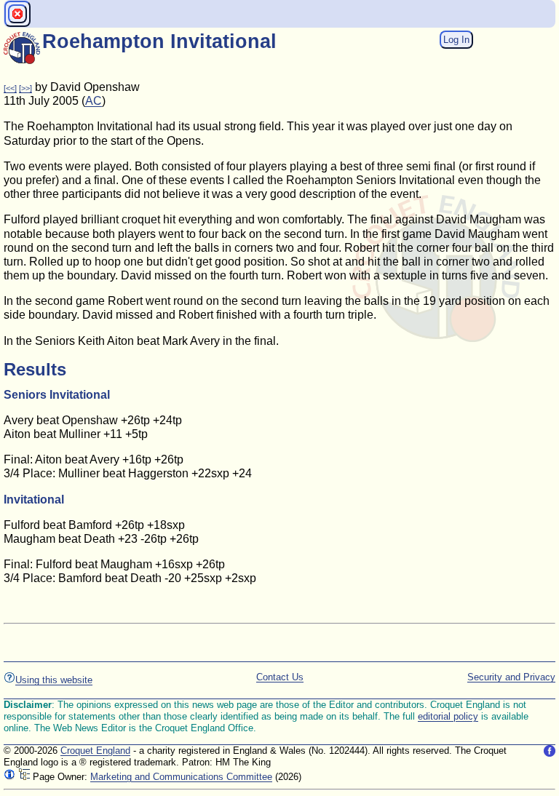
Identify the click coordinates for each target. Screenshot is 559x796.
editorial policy (448, 716)
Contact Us (280, 677)
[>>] (25, 88)
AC (93, 101)
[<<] (10, 88)
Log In (456, 39)
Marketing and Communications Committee (181, 776)
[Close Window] (17, 13)
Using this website (53, 679)
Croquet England (95, 750)
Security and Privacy (511, 677)
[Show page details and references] (9, 776)
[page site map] (24, 776)
